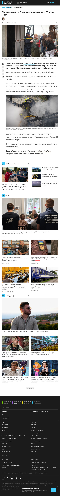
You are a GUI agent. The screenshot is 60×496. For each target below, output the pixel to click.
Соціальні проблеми (37, 446)
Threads (31, 154)
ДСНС (3, 7)
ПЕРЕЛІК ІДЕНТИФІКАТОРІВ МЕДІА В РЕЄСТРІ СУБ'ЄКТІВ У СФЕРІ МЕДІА (43, 468)
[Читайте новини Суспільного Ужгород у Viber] (16, 478)
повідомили (16, 72)
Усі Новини (23, 2)
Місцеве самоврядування (39, 438)
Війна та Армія (35, 449)
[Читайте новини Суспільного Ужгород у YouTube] (11, 478)
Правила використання (38, 462)
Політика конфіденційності (11, 465)
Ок (53, 490)
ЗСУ (3, 414)
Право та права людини (9, 438)
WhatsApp (39, 154)
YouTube (47, 151)
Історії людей (35, 441)
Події (3, 422)
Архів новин (35, 459)
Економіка (5, 427)
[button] (3, 64)
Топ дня (33, 452)
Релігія (33, 443)
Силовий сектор (7, 441)
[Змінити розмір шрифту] (57, 23)
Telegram (9, 154)
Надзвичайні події (17, 7)
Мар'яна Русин (9, 19)
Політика (5, 443)
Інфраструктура (36, 435)
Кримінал (5, 425)
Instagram (23, 154)
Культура (34, 425)
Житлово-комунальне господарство (14, 435)
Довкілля (5, 433)
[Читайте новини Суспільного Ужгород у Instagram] (7, 478)
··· (42, 3)
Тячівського (29, 63)
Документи (34, 465)
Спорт (3, 449)
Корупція (34, 422)
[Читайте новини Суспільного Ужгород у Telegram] (20, 478)
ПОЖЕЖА (9, 7)
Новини (4, 411)
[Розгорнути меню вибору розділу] (18, 3)
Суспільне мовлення (8, 462)
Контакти (5, 459)
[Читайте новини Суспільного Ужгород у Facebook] (3, 478)
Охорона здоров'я (36, 433)
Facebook (39, 151)
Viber (16, 154)
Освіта (33, 427)
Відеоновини (6, 452)
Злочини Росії (6, 446)
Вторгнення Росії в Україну (39, 411)
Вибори (4, 430)
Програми (5, 467)
